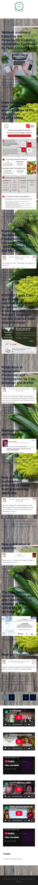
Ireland (28, 28)
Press (19, 291)
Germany (12, 291)
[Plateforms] (19, 7)
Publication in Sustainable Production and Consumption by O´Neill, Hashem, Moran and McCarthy (19, 240)
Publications (13, 98)
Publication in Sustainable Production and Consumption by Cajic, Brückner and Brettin (19, 375)
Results (22, 98)
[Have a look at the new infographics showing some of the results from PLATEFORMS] (19, 166)
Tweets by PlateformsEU (12, 859)
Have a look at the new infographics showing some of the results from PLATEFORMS (18, 110)
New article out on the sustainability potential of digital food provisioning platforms (19, 485)
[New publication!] (19, 665)
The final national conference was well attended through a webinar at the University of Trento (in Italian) (18, 602)
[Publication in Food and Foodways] (19, 446)
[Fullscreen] (32, 724)
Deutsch (5, 291)
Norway (4, 473)
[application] (19, 717)
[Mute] (29, 724)
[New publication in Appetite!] (19, 559)
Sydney (19, 882)
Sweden (23, 650)
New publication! (15, 655)
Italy (11, 588)
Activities (20, 28)
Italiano (5, 588)
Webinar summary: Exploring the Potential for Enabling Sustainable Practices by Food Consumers (18, 40)
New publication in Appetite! (16, 546)
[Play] (6, 724)
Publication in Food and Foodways (16, 432)
